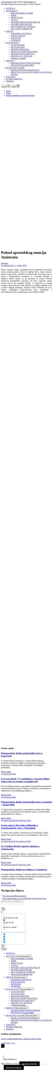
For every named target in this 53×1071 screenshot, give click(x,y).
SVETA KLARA (18, 47)
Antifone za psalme (18, 58)
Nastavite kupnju (13, 1067)
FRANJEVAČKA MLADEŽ (22, 65)
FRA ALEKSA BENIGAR (21, 29)
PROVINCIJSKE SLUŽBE (22, 13)
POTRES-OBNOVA (14, 79)
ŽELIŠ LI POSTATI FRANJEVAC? (25, 70)
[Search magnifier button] (3, 909)
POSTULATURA (18, 36)
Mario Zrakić (6, 772)
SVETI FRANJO (18, 45)
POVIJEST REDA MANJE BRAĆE (25, 22)
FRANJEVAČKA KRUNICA (23, 54)
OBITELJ (10, 61)
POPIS (13, 15)
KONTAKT (11, 77)
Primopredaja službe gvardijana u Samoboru (24, 869)
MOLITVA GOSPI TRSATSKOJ (24, 52)
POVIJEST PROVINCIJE (21, 24)
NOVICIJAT (16, 38)
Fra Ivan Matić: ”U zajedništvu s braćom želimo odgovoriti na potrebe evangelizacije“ (25, 780)
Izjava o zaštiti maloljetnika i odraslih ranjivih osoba (21, 1039)
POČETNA (10, 8)
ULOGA (14, 20)
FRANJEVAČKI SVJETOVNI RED (25, 63)
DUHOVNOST (12, 43)
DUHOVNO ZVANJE (15, 68)
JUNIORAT (15, 40)
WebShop (10, 81)
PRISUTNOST (17, 18)
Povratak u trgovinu (29, 1064)
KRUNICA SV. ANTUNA (21, 56)
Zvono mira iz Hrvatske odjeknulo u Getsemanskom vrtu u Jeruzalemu (19, 826)
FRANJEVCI (30, 2)
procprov (4, 263)
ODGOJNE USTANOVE (21, 33)
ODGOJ (9, 31)
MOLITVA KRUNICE (20, 49)
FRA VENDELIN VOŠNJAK (23, 27)
